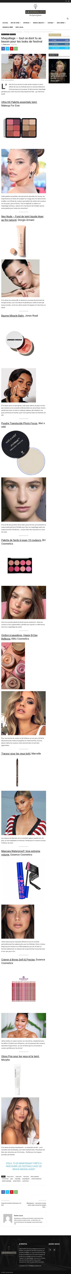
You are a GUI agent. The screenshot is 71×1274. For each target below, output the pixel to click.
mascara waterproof (36, 1178)
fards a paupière (35, 1176)
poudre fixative (17, 1181)
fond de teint (5, 1178)
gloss (11, 1178)
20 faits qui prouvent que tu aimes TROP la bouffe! (59, 76)
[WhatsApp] (16, 48)
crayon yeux (18, 1176)
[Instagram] (69, 1)
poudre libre (26, 1181)
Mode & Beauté (11, 32)
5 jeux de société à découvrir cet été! (11, 1204)
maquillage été (25, 1178)
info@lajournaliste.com (35, 1266)
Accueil (3, 32)
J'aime (66, 40)
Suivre (66, 44)
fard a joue (26, 1176)
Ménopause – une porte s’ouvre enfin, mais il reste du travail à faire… (36, 1205)
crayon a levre (10, 1176)
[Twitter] (7, 48)
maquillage (17, 1178)
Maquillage (19, 32)
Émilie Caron (6, 44)
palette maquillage (6, 1181)
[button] (67, 18)
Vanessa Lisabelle (55, 80)
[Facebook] (66, 1)
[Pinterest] (11, 48)
